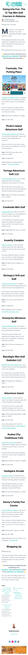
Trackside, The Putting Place (10, 97)
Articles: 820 (14, 634)
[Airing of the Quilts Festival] (14, 85)
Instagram (18, 569)
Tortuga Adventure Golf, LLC (10, 179)
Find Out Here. (14, 540)
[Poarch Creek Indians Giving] (14, 650)
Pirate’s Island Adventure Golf (10, 134)
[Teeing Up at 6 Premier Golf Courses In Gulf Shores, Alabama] (18, 590)
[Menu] (25, 4)
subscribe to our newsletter (10, 56)
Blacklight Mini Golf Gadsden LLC (11, 365)
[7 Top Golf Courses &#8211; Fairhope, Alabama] (7, 610)
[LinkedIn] (15, 642)
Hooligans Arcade (7, 475)
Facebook (5, 569)
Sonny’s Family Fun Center (9, 510)
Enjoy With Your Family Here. (10, 312)
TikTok (10, 569)
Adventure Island (7, 398)
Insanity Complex (7, 245)
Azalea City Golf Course (9, 442)
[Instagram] (13, 642)
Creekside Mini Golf (7, 212)
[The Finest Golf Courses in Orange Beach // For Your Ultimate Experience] (7, 595)
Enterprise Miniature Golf (9, 326)
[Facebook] (10, 642)
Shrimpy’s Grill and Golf (9, 283)
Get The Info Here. (13, 164)
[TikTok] (18, 642)
